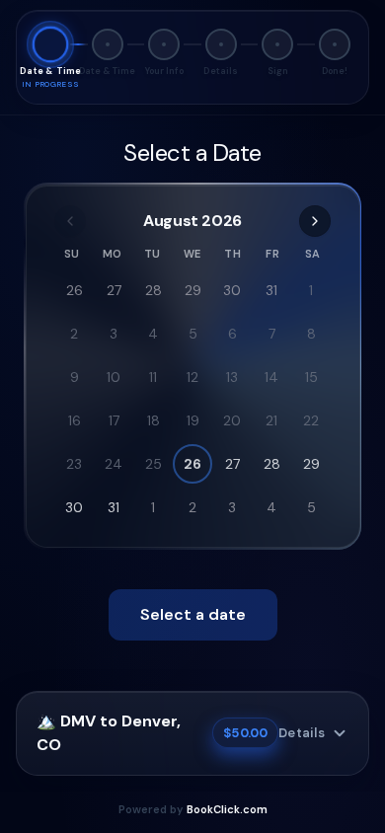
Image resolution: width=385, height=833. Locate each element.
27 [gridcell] (114, 290)
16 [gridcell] (74, 420)
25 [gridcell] (153, 464)
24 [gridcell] (113, 464)
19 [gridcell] (193, 420)
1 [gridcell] (311, 290)
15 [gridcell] (311, 377)
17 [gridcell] (114, 420)
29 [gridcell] (193, 290)
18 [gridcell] (153, 420)
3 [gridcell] (113, 333)
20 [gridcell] (232, 420)
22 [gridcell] (311, 420)
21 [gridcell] (271, 420)
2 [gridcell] (74, 333)
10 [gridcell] (113, 377)
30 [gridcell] (232, 290)
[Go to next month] (315, 221)
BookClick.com (227, 809)
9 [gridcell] (74, 377)
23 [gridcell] (74, 464)
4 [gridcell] (153, 333)
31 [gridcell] (271, 290)
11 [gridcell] (153, 377)
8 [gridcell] (311, 333)
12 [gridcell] (192, 377)
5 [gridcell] (193, 333)
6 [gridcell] (232, 333)
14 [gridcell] (271, 377)
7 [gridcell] (272, 333)
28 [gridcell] (153, 290)
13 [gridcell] (232, 377)
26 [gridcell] (74, 290)
